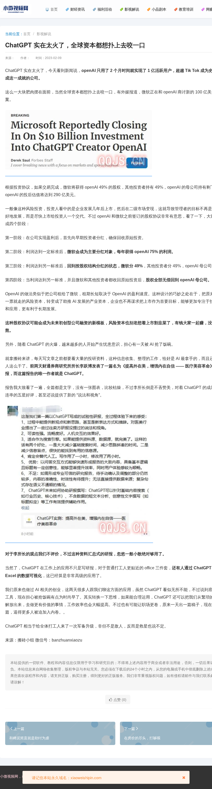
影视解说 (132, 9)
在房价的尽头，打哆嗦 (142, 737)
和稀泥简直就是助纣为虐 (29, 737)
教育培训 (186, 9)
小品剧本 (159, 9)
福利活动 (104, 9)
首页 (54, 9)
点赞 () (119, 699)
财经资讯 (77, 9)
